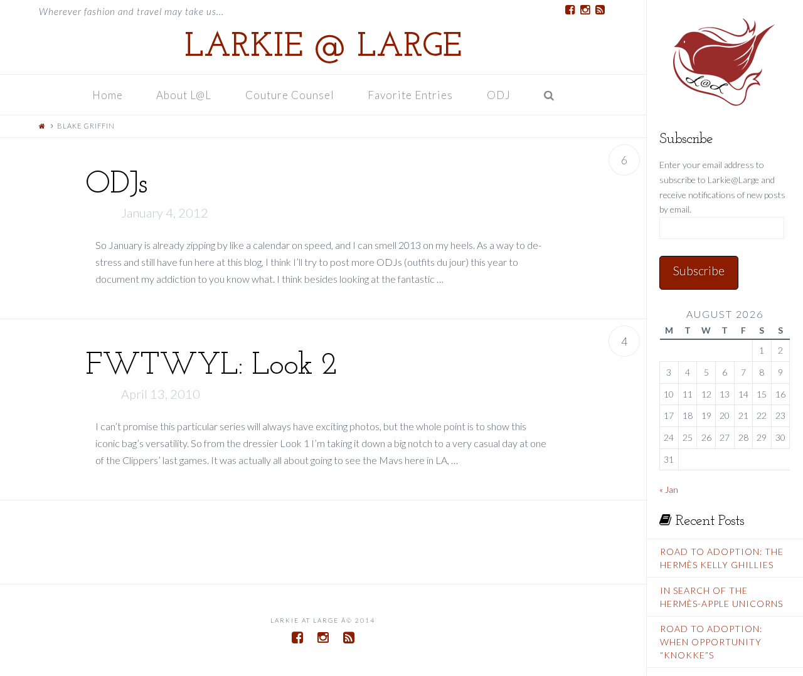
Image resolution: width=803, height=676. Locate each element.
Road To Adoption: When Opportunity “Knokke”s (711, 641)
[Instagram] (584, 10)
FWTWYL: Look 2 (211, 366)
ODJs (116, 185)
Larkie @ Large (323, 48)
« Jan (668, 489)
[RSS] (599, 10)
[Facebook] (569, 10)
